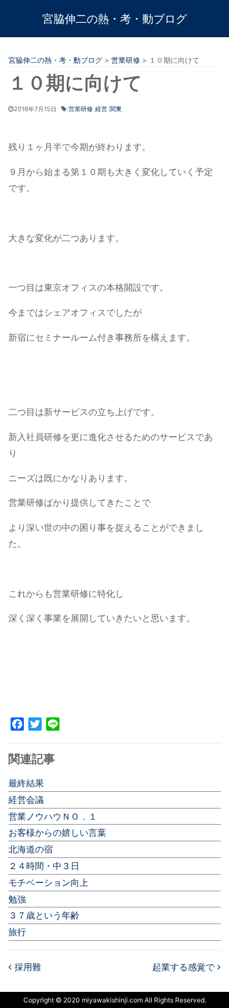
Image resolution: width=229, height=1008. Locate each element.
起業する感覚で (184, 966)
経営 (101, 109)
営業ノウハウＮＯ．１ (52, 816)
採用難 (26, 966)
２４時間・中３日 (43, 865)
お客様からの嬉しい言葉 (57, 832)
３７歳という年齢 (43, 915)
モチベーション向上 (48, 882)
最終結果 (26, 783)
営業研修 (80, 109)
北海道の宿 (30, 849)
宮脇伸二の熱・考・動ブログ (114, 19)
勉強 (17, 899)
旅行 (17, 931)
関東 (115, 109)
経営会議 (26, 799)
